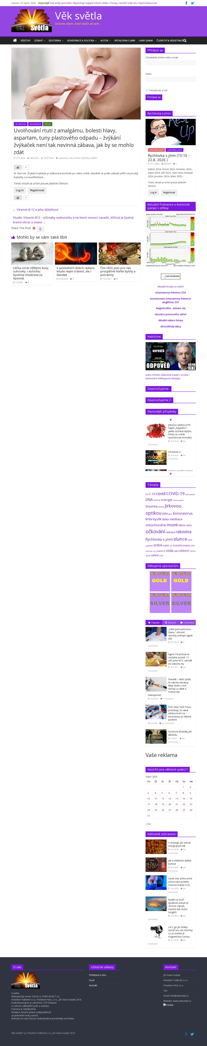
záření (155, 555)
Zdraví (38, 40)
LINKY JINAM (146, 40)
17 (148, 804)
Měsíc (182, 525)
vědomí (184, 551)
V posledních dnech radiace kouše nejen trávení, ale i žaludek (76, 271)
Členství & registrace (170, 40)
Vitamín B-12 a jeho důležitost (35, 210)
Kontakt (93, 985)
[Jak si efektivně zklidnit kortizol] (157, 859)
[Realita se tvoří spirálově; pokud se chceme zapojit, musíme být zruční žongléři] (157, 898)
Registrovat (37, 190)
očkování (155, 531)
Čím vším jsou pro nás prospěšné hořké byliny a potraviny (117, 271)
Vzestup (25, 40)
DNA (149, 499)
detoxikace (190, 494)
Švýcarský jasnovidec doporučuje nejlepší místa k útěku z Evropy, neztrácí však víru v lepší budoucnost (103, 3)
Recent (172, 622)
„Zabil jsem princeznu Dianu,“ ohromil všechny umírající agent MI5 (180, 634)
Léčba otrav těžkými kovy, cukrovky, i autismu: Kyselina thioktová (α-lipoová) (31, 273)
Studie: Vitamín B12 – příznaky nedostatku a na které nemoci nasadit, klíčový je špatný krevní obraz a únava (73, 220)
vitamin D (161, 551)
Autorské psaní (156, 150)
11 (156, 798)
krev (149, 519)
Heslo (149, 73)
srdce (157, 545)
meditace (175, 519)
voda (169, 550)
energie (166, 500)
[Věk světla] (15, 40)
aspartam (63, 158)
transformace (181, 545)
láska (165, 519)
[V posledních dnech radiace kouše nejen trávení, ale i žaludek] (76, 244)
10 (148, 798)
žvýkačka (85, 158)
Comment (189, 622)
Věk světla (78, 15)
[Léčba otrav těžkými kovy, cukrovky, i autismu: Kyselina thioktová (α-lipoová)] (32, 244)
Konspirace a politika (80, 40)
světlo (166, 545)
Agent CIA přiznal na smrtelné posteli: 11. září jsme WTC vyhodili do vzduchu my (180, 659)
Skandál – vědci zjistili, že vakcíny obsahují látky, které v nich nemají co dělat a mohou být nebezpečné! (169, 687)
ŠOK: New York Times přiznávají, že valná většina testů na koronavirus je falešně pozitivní (179, 713)
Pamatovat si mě (158, 90)
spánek (149, 545)
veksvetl (167, 163)
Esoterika (55, 40)
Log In (20, 190)
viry (154, 551)
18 (156, 804)
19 (163, 804)
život (161, 555)
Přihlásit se (154, 97)
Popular (155, 622)
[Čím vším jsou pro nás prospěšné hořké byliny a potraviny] (120, 244)
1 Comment (168, 698)
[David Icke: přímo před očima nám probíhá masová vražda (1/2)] (157, 877)
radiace (170, 532)
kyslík (157, 519)
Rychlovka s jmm (124, 40)
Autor (104, 40)
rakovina (183, 531)
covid (160, 493)
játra (170, 514)
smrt (190, 540)
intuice (161, 506)
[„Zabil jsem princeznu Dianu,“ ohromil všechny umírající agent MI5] (157, 626)
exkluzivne (34, 158)
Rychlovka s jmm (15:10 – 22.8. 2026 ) (169, 157)
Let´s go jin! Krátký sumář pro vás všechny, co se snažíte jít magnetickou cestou (180, 932)
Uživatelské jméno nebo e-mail (162, 57)
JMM (165, 513)
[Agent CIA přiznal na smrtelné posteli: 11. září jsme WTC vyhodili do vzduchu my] (157, 651)
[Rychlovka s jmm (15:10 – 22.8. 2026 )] (171, 120)
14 (176, 798)
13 (170, 798)
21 (176, 804)
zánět (148, 555)
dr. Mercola (20, 124)
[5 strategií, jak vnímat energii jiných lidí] (157, 841)
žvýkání (94, 158)
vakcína (149, 551)
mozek (172, 524)
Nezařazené (35, 124)
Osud (91, 980)
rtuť (70, 158)
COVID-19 (175, 493)
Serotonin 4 (174, 451)
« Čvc (148, 823)
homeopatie (178, 500)
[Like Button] (18, 167)
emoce (156, 500)
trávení (77, 158)
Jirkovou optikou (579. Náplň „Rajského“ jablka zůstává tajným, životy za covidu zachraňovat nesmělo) (180, 431)
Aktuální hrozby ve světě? (171, 286)
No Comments (168, 723)
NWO (189, 525)
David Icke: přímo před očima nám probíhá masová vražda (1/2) (180, 881)
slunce (180, 539)
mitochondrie (156, 525)
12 (163, 798)
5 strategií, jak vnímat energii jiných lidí (179, 844)
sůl (171, 545)
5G (147, 494)
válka (176, 551)
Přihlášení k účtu (97, 975)
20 (170, 804)
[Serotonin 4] (156, 452)
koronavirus (183, 513)
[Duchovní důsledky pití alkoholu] (157, 729)
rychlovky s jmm (174, 150)
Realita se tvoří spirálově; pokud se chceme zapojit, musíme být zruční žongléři (178, 906)
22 (184, 804)
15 (184, 798)
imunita (152, 506)
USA (193, 545)
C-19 (152, 494)
